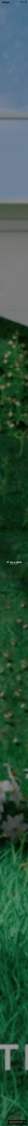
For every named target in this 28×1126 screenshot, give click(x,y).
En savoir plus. (19, 1123)
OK (24, 1122)
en (22, 2)
